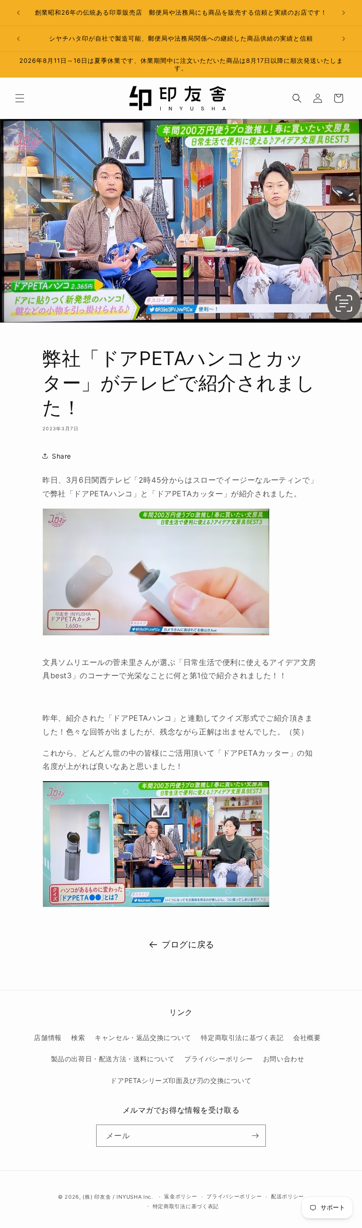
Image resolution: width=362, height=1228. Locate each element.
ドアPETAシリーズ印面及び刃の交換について (180, 1080)
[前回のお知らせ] (18, 12)
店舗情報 (47, 1037)
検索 (78, 1037)
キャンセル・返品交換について (143, 1037)
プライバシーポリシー (218, 1059)
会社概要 (307, 1037)
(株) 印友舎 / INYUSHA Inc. (117, 1197)
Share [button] (61, 456)
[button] (19, 98)
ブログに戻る (188, 944)
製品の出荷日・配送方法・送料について (113, 1059)
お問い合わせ (283, 1059)
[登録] (255, 1136)
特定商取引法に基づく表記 (242, 1037)
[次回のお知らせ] (343, 12)
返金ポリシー (180, 1196)
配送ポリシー (287, 1196)
